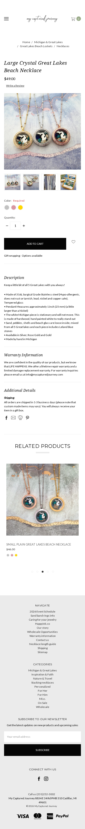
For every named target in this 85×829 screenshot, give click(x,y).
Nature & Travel (42, 678)
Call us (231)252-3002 (41, 794)
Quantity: (9, 217)
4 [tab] (48, 572)
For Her (42, 690)
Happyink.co (42, 623)
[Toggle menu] (6, 18)
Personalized (42, 686)
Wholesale (42, 707)
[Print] (20, 417)
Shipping (43, 648)
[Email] (13, 417)
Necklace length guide (42, 644)
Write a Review (15, 85)
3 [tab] (43, 572)
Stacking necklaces (42, 682)
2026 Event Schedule (42, 611)
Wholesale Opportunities (42, 631)
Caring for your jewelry (42, 619)
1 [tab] (32, 572)
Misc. (42, 698)
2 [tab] (37, 572)
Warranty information (42, 636)
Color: (14, 200)
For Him (43, 694)
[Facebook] (6, 417)
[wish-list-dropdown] (73, 242)
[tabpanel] (42, 514)
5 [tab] (53, 572)
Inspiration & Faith (42, 674)
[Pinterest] (27, 417)
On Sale (42, 703)
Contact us (42, 640)
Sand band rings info (43, 615)
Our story (43, 627)
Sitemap (42, 652)
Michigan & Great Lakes (42, 670)
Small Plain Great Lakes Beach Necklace (38, 544)
